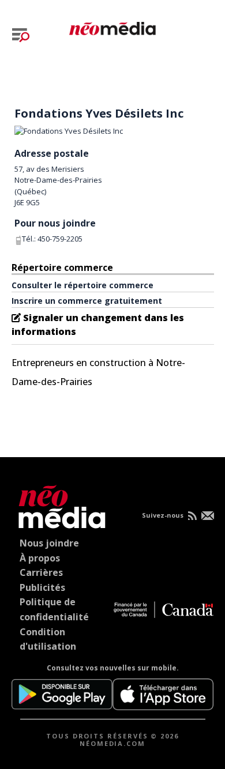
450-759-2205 (60, 238)
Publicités (42, 587)
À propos (40, 558)
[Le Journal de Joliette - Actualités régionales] (112, 26)
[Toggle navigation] (21, 35)
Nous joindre (49, 543)
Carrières (41, 572)
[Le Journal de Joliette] (59, 504)
